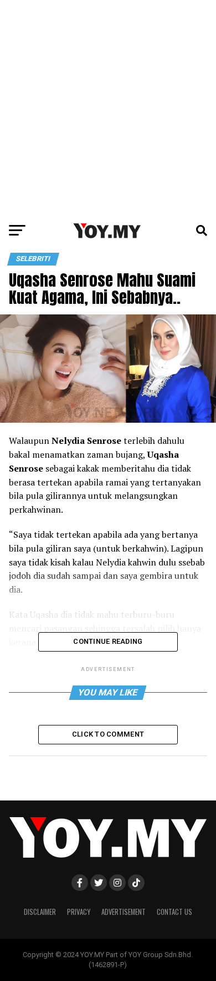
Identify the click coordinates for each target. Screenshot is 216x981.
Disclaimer (40, 912)
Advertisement (123, 912)
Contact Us (174, 912)
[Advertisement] (108, 108)
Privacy (78, 912)
